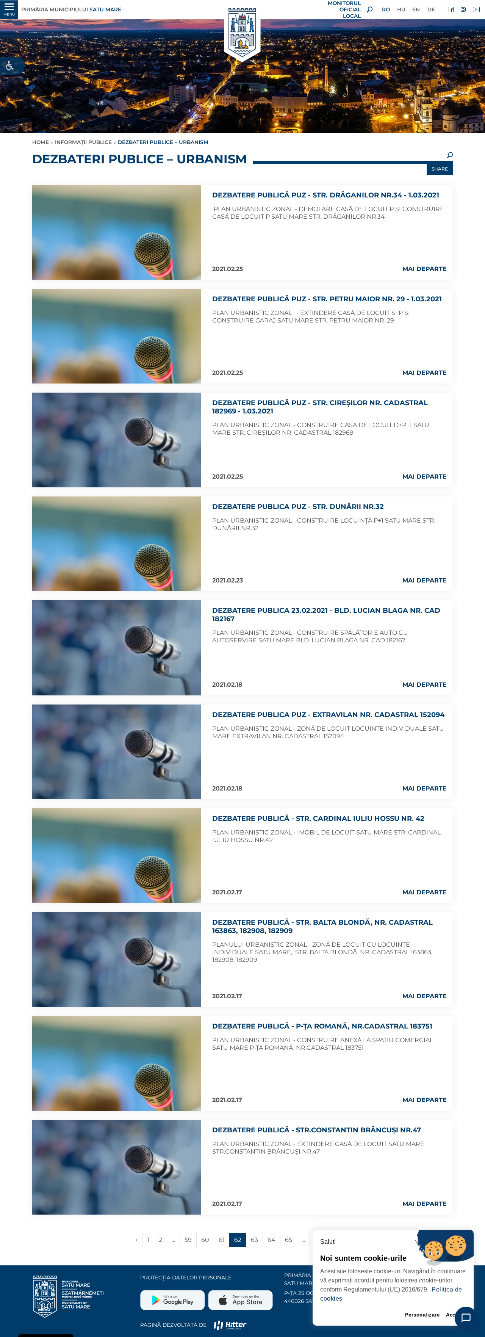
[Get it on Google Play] (173, 1297)
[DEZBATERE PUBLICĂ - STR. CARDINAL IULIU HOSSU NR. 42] (116, 855)
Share (440, 169)
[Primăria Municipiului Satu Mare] (242, 33)
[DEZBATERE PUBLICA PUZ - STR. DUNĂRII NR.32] (116, 543)
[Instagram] (464, 9)
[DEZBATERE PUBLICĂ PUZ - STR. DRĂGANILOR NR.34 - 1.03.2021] (116, 232)
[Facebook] (452, 9)
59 (188, 1239)
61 (222, 1239)
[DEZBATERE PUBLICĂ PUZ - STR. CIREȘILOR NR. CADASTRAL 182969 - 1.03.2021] (116, 440)
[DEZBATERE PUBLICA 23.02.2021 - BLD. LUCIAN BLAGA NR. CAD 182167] (116, 647)
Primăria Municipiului (71, 9)
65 (288, 1239)
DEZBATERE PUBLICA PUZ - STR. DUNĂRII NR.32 (298, 507)
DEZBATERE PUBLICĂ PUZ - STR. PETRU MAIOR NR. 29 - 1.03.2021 (327, 299)
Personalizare (422, 1315)
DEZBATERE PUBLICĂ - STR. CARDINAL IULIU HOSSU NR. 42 (318, 818)
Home (40, 142)
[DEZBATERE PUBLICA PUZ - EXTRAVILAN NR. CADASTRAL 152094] (116, 752)
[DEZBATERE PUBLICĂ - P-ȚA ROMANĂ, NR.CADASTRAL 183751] (116, 1063)
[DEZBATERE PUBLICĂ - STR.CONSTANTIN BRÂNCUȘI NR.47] (116, 1167)
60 (205, 1239)
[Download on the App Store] (240, 1297)
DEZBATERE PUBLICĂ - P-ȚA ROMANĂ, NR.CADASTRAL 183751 (322, 1026)
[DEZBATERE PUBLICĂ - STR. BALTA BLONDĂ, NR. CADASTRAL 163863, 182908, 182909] (116, 959)
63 (254, 1239)
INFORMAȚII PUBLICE (83, 142)
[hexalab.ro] (230, 1325)
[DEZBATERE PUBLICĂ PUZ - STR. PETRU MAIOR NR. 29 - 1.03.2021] (116, 336)
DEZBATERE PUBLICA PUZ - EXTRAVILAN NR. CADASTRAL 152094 (328, 715)
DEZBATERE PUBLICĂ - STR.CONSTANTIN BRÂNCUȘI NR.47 (316, 1130)
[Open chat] (466, 1318)
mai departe (424, 268)
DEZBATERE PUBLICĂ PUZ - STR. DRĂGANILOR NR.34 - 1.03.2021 (325, 195)
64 (271, 1239)
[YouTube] (476, 9)
